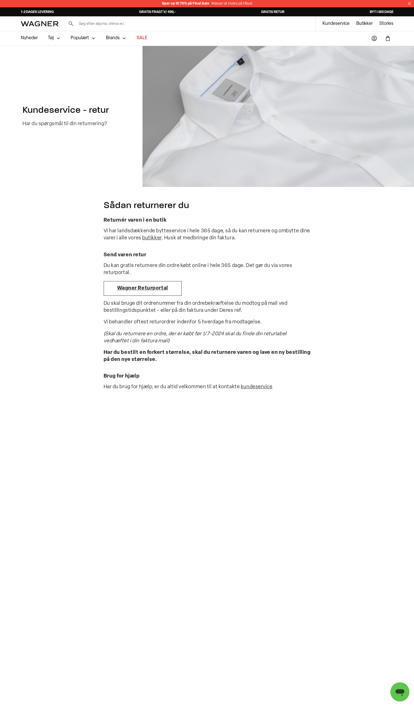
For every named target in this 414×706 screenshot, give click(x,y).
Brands (113, 38)
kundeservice (257, 387)
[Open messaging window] (399, 691)
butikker (152, 238)
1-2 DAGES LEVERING (37, 12)
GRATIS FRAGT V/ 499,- (157, 12)
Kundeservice (336, 23)
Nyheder (29, 38)
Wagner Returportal (142, 288)
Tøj (51, 38)
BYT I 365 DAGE (381, 12)
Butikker (364, 23)
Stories (386, 23)
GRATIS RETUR (272, 12)
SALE (142, 38)
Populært (80, 38)
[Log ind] (374, 38)
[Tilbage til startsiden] (39, 24)
